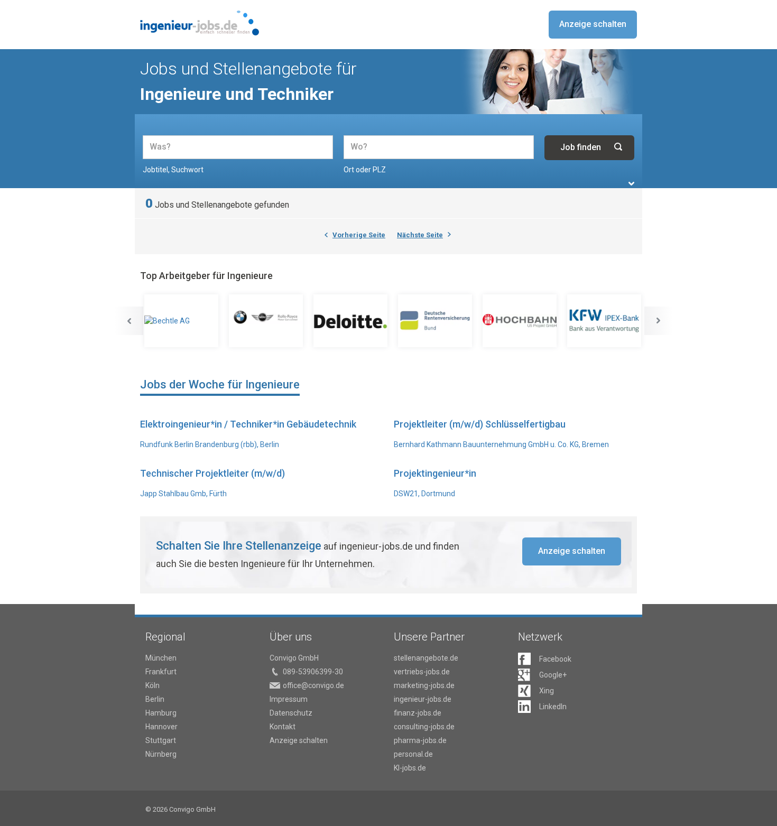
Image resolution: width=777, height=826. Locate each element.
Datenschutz (291, 713)
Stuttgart (160, 740)
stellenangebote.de (426, 658)
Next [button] (658, 321)
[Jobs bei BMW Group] (267, 320)
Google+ (553, 675)
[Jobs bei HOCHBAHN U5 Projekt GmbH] (520, 320)
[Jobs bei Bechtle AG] (182, 320)
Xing (546, 690)
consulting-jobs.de (424, 726)
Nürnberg (161, 754)
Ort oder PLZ (365, 169)
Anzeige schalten (592, 24)
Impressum (289, 699)
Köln (152, 685)
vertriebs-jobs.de (422, 671)
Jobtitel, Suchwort (173, 169)
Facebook (555, 659)
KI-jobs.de (410, 768)
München (161, 658)
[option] (182, 321)
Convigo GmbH (294, 658)
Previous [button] (129, 321)
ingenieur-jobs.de (422, 699)
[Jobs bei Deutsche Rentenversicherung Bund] (436, 320)
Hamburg (161, 713)
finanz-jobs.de (417, 713)
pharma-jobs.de (420, 740)
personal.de (413, 754)
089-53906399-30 (313, 671)
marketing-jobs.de (424, 685)
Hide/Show (631, 183)
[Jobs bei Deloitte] (351, 320)
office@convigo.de (313, 685)
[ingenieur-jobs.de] (199, 23)
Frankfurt (161, 671)
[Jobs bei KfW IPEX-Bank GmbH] (605, 320)
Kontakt (282, 726)
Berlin (154, 699)
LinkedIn (553, 706)
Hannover (161, 726)
